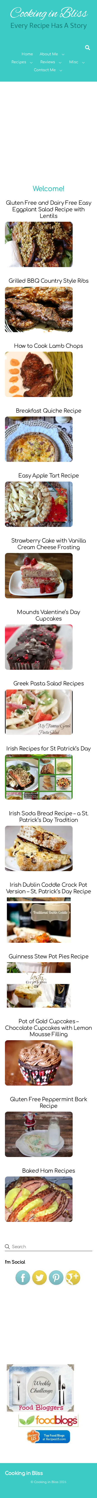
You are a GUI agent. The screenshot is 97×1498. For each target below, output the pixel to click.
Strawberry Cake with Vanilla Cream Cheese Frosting (48, 544)
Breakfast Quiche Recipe (48, 411)
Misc (73, 62)
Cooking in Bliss (46, 1482)
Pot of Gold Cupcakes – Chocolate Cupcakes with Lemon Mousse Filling (48, 1028)
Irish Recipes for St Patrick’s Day (48, 749)
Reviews (47, 62)
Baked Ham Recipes (48, 1171)
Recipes (19, 62)
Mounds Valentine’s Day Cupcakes (48, 615)
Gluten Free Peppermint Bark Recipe (48, 1102)
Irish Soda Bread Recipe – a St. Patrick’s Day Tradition (48, 817)
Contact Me (45, 70)
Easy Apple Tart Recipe (48, 476)
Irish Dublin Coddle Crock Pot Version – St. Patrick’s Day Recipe (48, 888)
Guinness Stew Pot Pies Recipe (48, 957)
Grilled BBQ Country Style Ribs (48, 281)
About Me (49, 54)
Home (27, 54)
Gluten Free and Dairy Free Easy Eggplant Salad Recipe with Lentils (48, 209)
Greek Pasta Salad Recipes (48, 684)
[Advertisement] (48, 132)
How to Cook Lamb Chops (48, 346)
